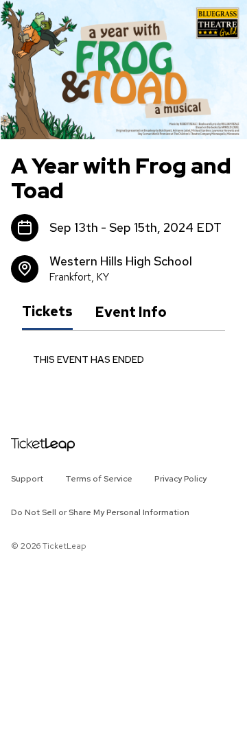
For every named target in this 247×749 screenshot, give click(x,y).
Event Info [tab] (131, 312)
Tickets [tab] (47, 311)
